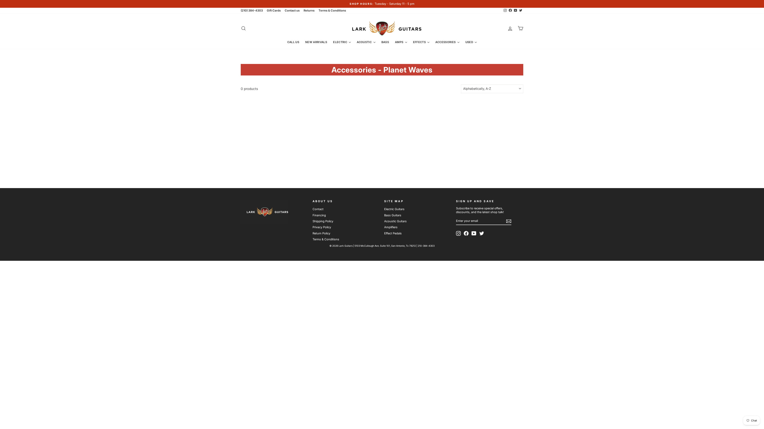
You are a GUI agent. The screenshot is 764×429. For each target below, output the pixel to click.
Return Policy (321, 233)
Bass (385, 42)
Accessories (445, 42)
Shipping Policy (323, 221)
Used (469, 42)
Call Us (293, 42)
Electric (340, 42)
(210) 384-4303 (252, 10)
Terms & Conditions (332, 10)
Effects (420, 42)
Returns (309, 10)
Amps (399, 42)
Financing (319, 215)
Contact (318, 209)
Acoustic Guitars (395, 221)
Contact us (292, 10)
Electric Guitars (394, 209)
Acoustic (364, 42)
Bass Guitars (392, 215)
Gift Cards (274, 10)
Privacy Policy (322, 227)
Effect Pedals (393, 233)
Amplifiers (391, 227)
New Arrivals (316, 42)
